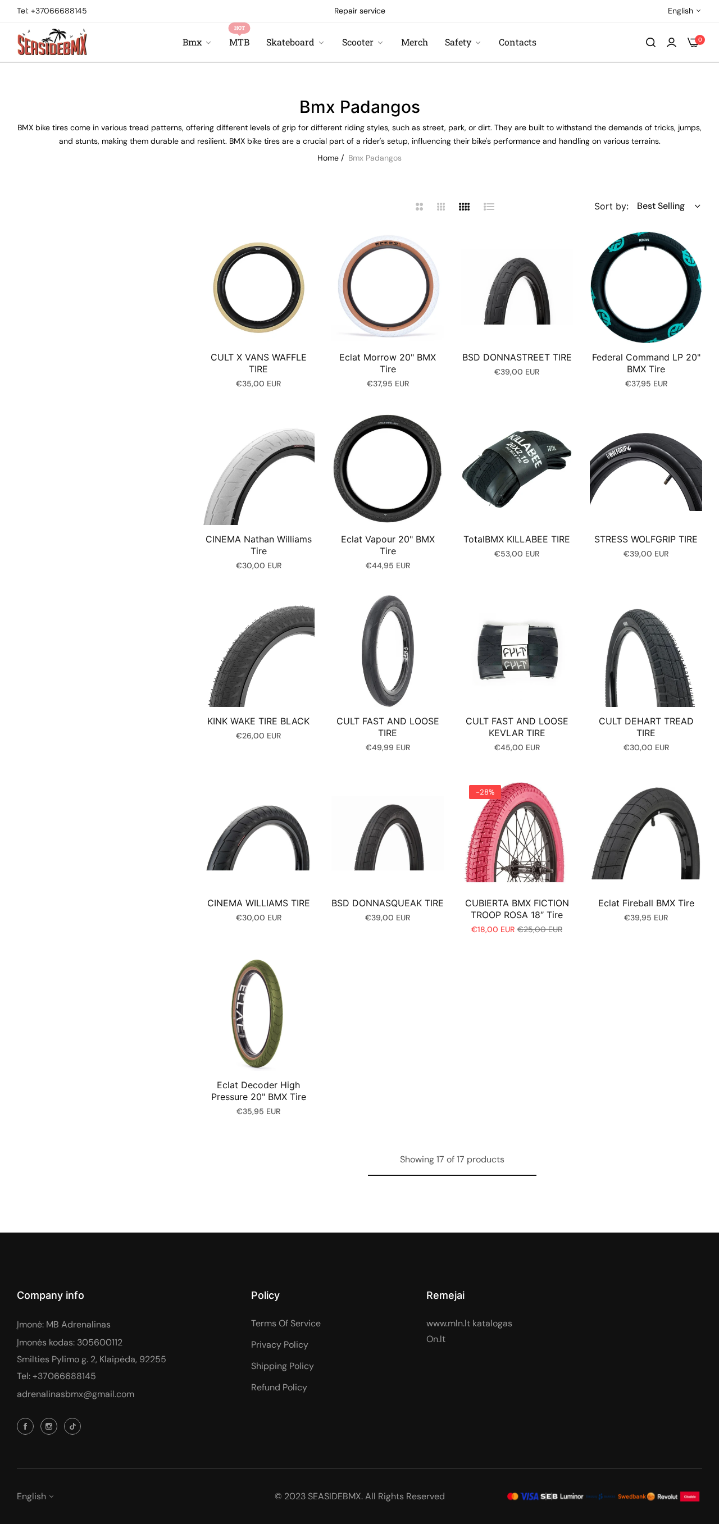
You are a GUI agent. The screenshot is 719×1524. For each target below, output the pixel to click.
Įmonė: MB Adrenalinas (64, 1324)
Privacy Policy (279, 1344)
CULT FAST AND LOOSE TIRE (387, 726)
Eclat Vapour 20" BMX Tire (388, 544)
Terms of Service (286, 1323)
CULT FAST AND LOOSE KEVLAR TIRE (517, 726)
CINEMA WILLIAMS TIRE (258, 903)
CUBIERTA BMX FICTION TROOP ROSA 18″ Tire (517, 908)
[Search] (651, 42)
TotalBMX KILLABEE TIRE (516, 539)
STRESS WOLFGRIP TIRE (646, 539)
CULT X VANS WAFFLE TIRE (259, 363)
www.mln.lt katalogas (469, 1323)
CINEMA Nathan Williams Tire (259, 544)
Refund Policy (279, 1387)
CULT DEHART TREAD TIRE (646, 726)
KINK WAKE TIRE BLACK (258, 721)
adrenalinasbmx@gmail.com (75, 1394)
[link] (463, 42)
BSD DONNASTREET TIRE (517, 357)
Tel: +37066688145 (56, 1376)
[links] (27, 1426)
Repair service (359, 11)
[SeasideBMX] (52, 42)
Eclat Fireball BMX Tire (646, 903)
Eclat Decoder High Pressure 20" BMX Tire (258, 1090)
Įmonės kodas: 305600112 (69, 1342)
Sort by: (611, 206)
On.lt (435, 1339)
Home (328, 158)
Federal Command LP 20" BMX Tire (646, 363)
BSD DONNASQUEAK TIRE (387, 903)
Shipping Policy (282, 1366)
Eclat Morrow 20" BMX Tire (387, 363)
